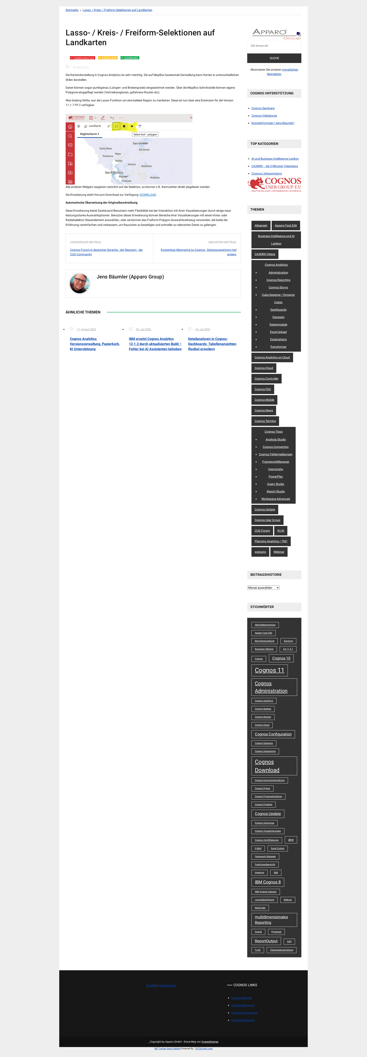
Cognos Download (267, 766)
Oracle (258, 931)
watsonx (260, 552)
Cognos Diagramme (265, 751)
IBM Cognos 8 (268, 882)
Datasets (278, 317)
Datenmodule (278, 324)
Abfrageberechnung (265, 625)
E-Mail (258, 848)
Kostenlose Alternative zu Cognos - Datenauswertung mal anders (198, 252)
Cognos (259, 658)
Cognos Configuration (273, 734)
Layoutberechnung (264, 899)
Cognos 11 (269, 670)
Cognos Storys (278, 287)
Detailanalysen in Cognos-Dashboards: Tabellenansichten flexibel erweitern (212, 344)
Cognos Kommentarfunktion (270, 780)
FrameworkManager (275, 461)
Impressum (167, 985)
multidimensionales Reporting (271, 920)
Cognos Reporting (278, 280)
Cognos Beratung (242, 1005)
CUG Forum (262, 530)
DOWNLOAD (148, 194)
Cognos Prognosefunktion (268, 796)
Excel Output (277, 848)
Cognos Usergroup (264, 823)
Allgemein (261, 225)
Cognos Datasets (264, 743)
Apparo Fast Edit (286, 225)
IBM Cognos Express (266, 891)
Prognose (276, 931)
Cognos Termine (265, 421)
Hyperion (259, 872)
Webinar (279, 552)
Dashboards (131, 58)
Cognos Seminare (263, 108)
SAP (289, 941)
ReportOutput (266, 941)
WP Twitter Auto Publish (167, 1048)
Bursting (288, 641)
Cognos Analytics (84, 58)
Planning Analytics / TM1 (271, 541)
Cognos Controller (266, 378)
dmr (291, 840)
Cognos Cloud (264, 368)
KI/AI (280, 530)
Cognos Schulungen (244, 1012)
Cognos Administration (271, 687)
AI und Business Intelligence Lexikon (275, 158)
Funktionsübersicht (265, 864)
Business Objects (264, 649)
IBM (276, 872)
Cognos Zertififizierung (267, 840)
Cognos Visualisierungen (268, 831)
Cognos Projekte (263, 804)
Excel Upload (278, 332)
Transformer (278, 346)
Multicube (260, 907)
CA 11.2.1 (288, 649)
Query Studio (275, 484)
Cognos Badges (263, 708)
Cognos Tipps (109, 58)
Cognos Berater (263, 717)
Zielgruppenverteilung (281, 950)
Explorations (278, 339)
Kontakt (152, 985)
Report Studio (276, 491)
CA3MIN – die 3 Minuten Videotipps (274, 166)
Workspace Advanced (275, 499)
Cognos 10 (281, 658)
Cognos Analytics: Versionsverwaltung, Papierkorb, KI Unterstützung (95, 344)
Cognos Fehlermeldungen (275, 454)
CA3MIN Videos (265, 254)
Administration (278, 272)
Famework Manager (265, 856)
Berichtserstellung (264, 641)
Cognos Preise (262, 788)
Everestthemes (210, 1041)
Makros (288, 899)
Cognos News (264, 410)
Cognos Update (265, 509)
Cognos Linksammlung (266, 173)
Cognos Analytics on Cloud (272, 357)
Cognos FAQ (263, 389)
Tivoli (258, 950)
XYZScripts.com (204, 1048)
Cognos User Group (267, 520)
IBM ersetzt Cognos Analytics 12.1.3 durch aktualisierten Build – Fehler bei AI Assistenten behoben (155, 344)
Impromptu (275, 469)
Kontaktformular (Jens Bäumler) (272, 123)
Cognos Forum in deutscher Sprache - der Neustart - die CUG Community (106, 252)
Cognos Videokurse (264, 115)
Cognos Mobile (264, 399)
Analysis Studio (276, 439)
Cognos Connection (276, 447)
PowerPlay (276, 476)
